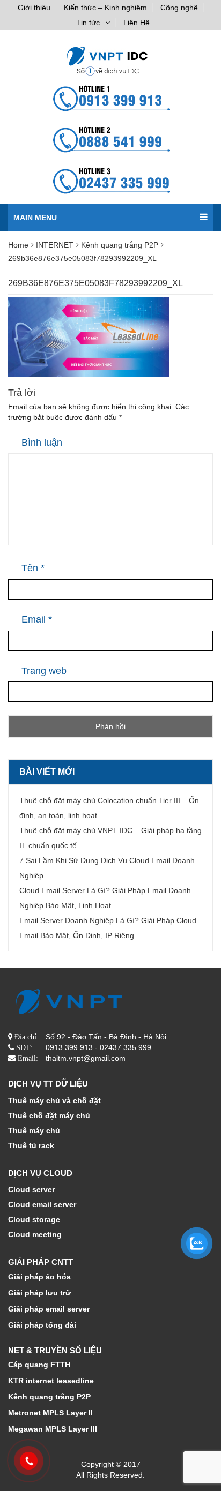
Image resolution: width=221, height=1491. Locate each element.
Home (18, 245)
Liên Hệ (136, 22)
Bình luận (41, 442)
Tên (33, 568)
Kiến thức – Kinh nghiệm (105, 7)
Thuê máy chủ (34, 1130)
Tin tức (88, 22)
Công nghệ (179, 7)
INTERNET (54, 245)
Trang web (44, 670)
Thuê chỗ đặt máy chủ (49, 1115)
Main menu (35, 217)
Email (36, 619)
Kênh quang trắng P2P (119, 245)
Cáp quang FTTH (39, 1364)
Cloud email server (42, 1204)
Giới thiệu (34, 7)
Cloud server (31, 1189)
